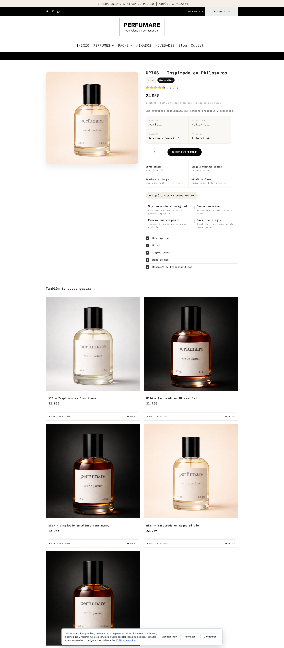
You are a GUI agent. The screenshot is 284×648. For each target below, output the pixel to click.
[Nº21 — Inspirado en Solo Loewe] (93, 598)
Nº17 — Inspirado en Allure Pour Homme (78, 525)
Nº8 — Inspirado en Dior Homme (72, 398)
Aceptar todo (169, 636)
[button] (192, 238)
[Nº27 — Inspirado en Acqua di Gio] (191, 471)
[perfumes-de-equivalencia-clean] (92, 119)
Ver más (134, 416)
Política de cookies (126, 640)
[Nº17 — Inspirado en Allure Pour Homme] (93, 471)
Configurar (210, 636)
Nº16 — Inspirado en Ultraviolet (171, 398)
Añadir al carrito (60, 416)
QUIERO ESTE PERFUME (184, 152)
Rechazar (190, 636)
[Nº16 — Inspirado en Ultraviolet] (191, 344)
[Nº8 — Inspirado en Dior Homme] (93, 344)
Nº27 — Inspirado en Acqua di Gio (172, 525)
